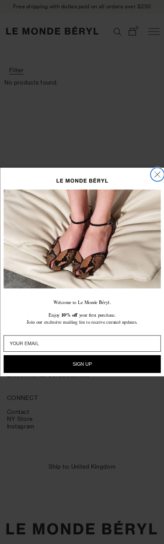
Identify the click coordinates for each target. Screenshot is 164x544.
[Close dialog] (157, 174)
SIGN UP (82, 364)
